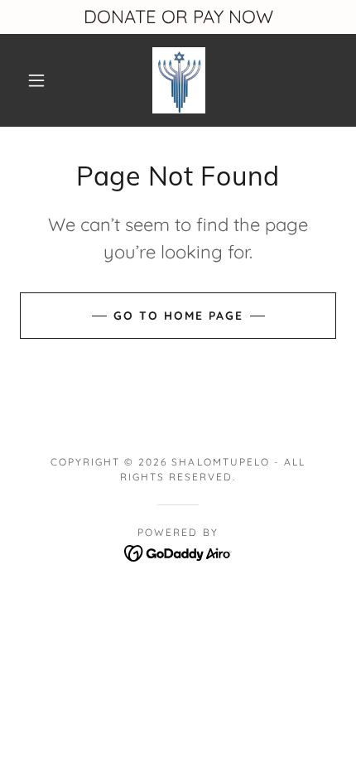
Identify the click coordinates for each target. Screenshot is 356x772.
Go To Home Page (178, 315)
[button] (36, 80)
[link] (178, 80)
